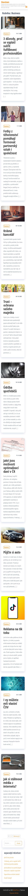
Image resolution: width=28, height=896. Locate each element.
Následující (17, 836)
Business (6, 34)
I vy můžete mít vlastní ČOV (10, 703)
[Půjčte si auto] (13, 535)
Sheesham (5, 2)
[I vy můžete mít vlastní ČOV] (13, 683)
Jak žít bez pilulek (9, 857)
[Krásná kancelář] (13, 213)
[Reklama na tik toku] (13, 608)
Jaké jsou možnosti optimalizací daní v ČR (11, 466)
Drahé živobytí (8, 878)
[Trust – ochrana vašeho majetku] (13, 288)
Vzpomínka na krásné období (12, 874)
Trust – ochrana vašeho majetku (8, 307)
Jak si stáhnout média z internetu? (12, 783)
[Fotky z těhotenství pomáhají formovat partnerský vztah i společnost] (13, 114)
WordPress (16, 890)
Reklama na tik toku (12, 631)
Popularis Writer (14, 893)
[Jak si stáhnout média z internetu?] (13, 761)
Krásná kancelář (8, 232)
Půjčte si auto (12, 552)
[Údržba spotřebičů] (13, 370)
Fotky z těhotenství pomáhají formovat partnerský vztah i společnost (10, 142)
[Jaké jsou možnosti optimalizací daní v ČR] (13, 444)
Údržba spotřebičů (10, 389)
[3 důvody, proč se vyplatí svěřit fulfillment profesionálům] (13, 23)
